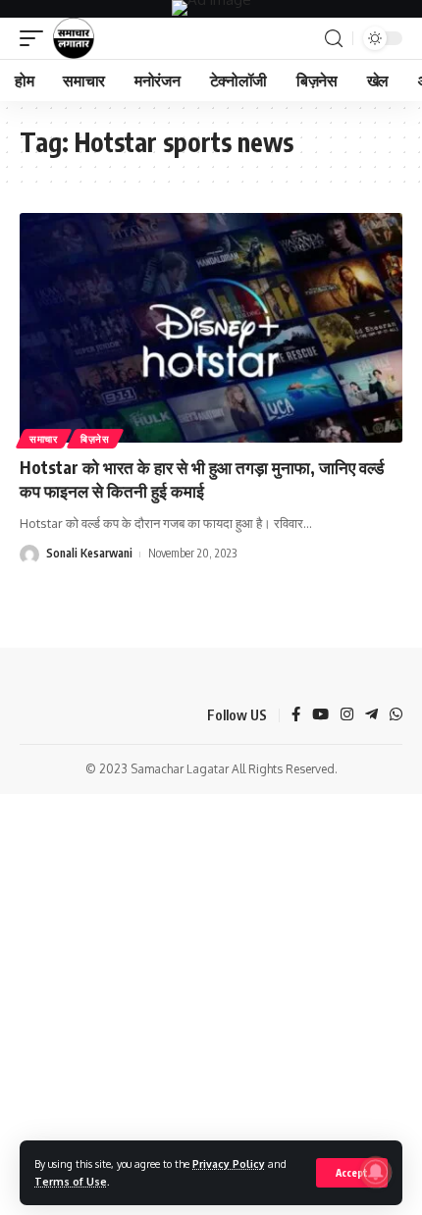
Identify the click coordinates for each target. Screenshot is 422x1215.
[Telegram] (371, 715)
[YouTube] (320, 715)
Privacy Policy (228, 1163)
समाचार (43, 439)
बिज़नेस (95, 439)
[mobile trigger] (36, 38)
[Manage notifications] (376, 1172)
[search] (333, 39)
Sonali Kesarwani (89, 553)
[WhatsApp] (396, 715)
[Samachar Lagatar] (73, 38)
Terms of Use (70, 1181)
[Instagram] (347, 715)
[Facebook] (295, 715)
